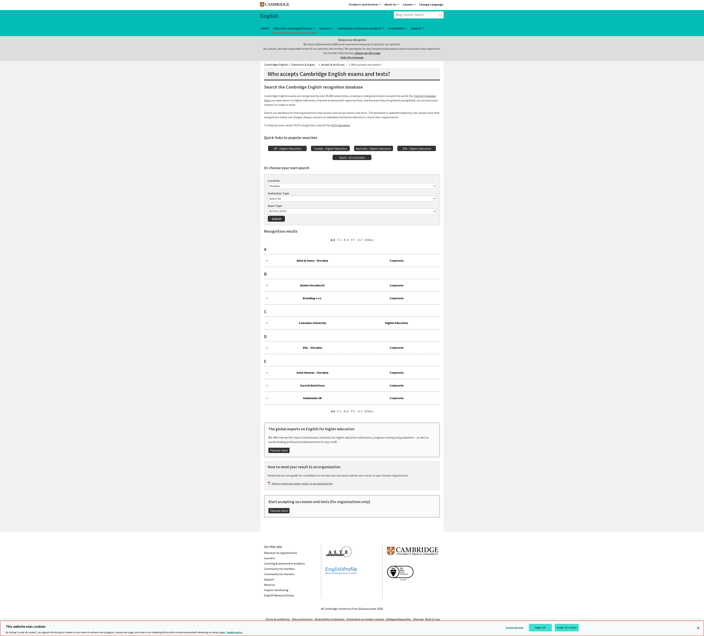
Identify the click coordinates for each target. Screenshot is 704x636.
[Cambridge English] (274, 5)
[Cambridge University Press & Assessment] (412, 562)
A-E (333, 240)
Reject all (540, 627)
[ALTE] (339, 564)
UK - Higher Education (287, 148)
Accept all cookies (567, 627)
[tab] (352, 260)
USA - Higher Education (416, 148)
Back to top (432, 619)
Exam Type (275, 206)
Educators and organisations (293, 28)
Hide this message (352, 57)
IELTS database (340, 125)
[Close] (698, 628)
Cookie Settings (514, 627)
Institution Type (278, 193)
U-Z (360, 240)
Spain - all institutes (352, 157)
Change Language (431, 4)
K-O (346, 240)
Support (416, 28)
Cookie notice (234, 632)
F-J (339, 240)
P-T (353, 240)
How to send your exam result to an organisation (302, 483)
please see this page (367, 53)
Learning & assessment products (360, 28)
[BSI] (400, 587)
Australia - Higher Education (373, 148)
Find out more (279, 450)
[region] (352, 628)
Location (274, 180)
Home (265, 28)
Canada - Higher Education (330, 148)
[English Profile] (341, 581)
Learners (325, 28)
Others (368, 240)
